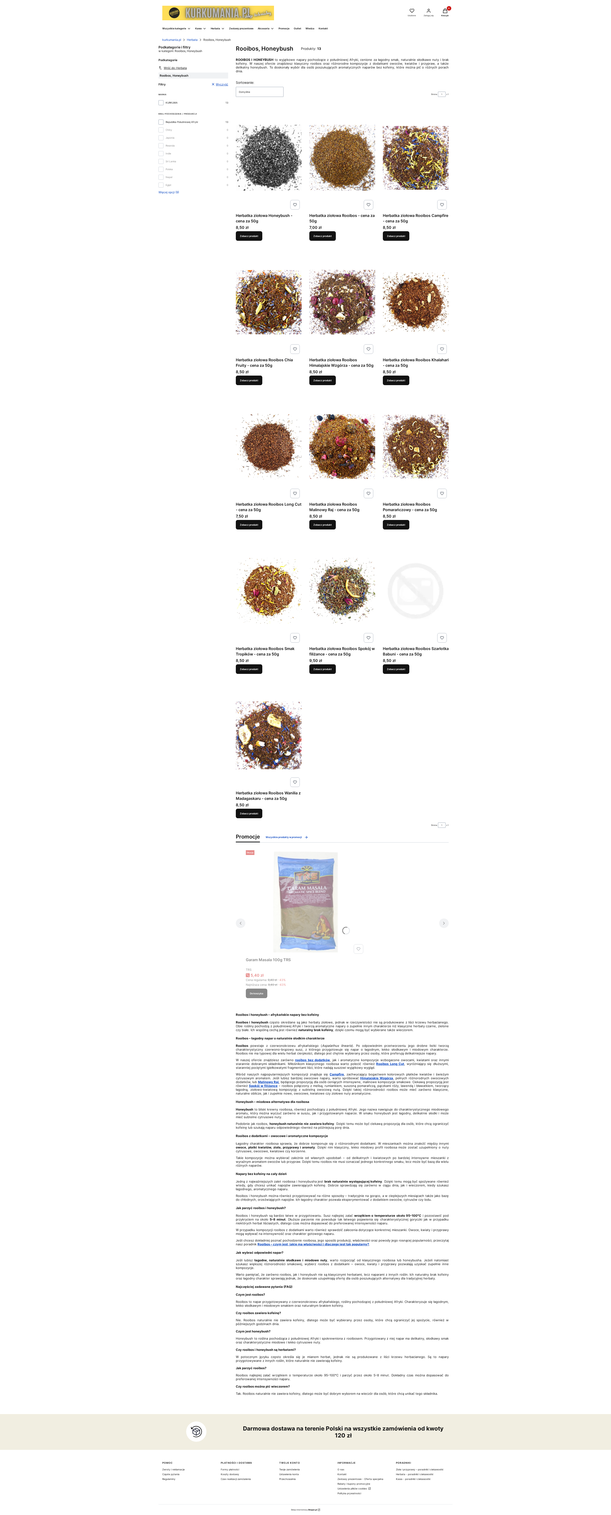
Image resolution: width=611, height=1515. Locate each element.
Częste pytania (170, 1474)
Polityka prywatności (349, 1493)
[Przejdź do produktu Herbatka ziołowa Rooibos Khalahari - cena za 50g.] (416, 302)
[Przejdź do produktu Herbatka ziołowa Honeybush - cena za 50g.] (269, 157)
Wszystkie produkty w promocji (284, 837)
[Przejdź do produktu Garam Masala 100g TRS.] (305, 902)
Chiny (169, 129)
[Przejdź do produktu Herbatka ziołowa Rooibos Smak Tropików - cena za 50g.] (269, 591)
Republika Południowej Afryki (182, 122)
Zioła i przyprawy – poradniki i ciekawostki (419, 1469)
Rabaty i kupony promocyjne (353, 1483)
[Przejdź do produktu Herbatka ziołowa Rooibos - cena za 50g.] (342, 157)
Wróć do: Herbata (175, 68)
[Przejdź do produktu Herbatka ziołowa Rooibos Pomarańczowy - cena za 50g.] (416, 446)
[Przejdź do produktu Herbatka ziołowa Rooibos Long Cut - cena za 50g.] (269, 446)
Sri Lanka (171, 161)
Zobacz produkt (249, 236)
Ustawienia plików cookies (352, 1488)
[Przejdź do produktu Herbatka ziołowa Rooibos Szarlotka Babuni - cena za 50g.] (416, 591)
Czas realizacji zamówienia (236, 1479)
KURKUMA (172, 102)
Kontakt (342, 1474)
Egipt (168, 184)
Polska (169, 169)
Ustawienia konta (289, 1474)
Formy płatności (230, 1469)
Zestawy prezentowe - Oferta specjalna (360, 1479)
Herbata (192, 40)
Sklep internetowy (304, 1510)
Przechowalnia (287, 1479)
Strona (434, 94)
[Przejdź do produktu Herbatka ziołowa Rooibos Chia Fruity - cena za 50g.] (269, 302)
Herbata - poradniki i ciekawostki (414, 1474)
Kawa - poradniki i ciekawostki (413, 1479)
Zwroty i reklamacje (173, 1469)
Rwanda (170, 145)
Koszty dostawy (230, 1474)
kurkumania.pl (171, 40)
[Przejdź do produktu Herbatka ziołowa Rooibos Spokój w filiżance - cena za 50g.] (342, 591)
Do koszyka (256, 993)
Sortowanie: (245, 82)
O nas (340, 1469)
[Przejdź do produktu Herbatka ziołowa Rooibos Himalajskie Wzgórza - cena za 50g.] (342, 302)
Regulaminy (168, 1479)
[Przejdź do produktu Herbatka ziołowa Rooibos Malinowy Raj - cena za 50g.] (342, 446)
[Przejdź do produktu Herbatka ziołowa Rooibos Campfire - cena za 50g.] (416, 157)
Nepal (169, 177)
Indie (168, 153)
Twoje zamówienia (289, 1469)
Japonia (170, 137)
